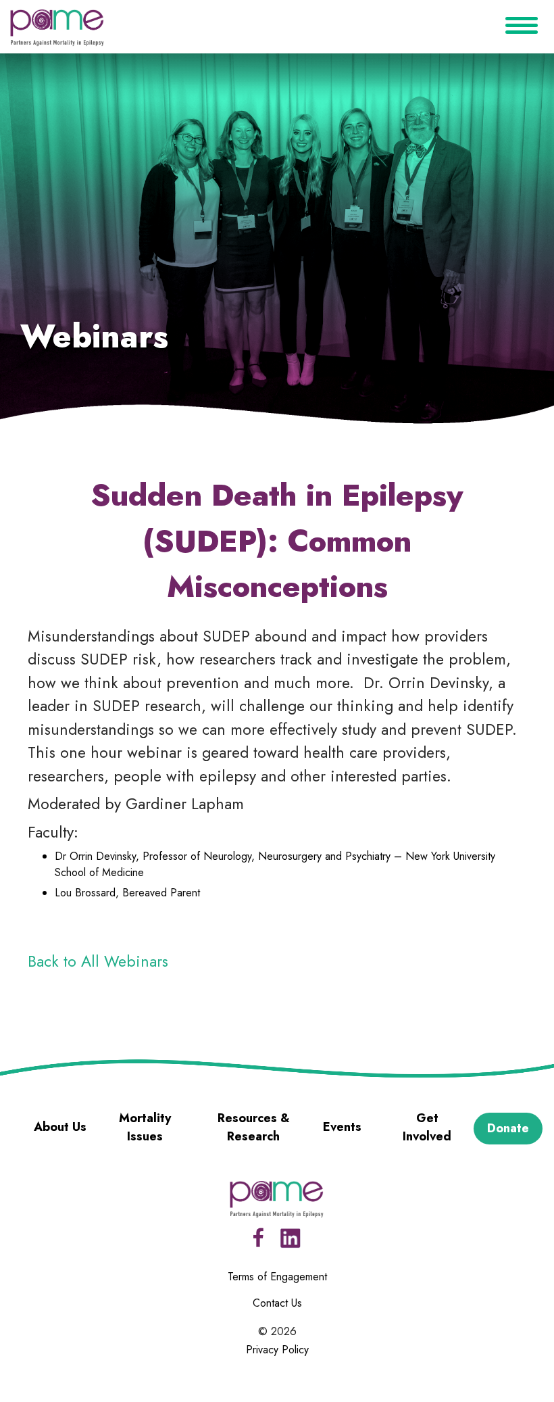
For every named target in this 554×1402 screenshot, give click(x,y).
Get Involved (427, 1127)
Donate (508, 1128)
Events (342, 1127)
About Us (60, 1127)
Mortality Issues (145, 1127)
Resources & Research (254, 1127)
